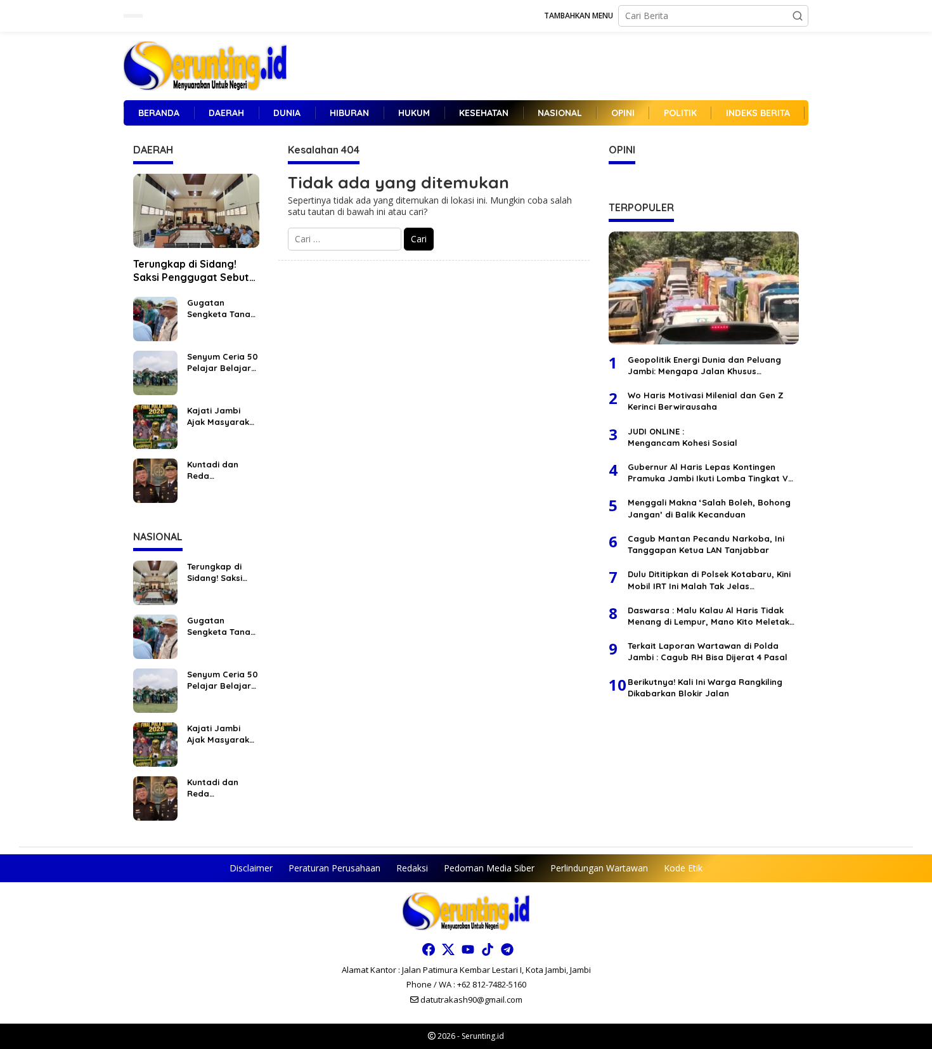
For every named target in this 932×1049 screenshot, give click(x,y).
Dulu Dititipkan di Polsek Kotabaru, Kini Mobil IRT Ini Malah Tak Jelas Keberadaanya (709, 580)
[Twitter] (448, 949)
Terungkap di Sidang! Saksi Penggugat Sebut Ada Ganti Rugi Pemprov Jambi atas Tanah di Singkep (193, 270)
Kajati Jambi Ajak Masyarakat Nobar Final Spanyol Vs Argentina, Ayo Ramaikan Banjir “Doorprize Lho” (223, 416)
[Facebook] (428, 949)
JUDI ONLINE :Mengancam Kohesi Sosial (682, 437)
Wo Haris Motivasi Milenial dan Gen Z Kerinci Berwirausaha (706, 401)
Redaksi (412, 868)
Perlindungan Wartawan (599, 868)
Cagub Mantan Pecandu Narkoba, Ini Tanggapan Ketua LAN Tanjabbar (706, 544)
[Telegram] (507, 949)
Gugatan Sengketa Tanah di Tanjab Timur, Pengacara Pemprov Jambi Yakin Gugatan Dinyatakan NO (221, 308)
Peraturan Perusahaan (334, 868)
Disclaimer (251, 868)
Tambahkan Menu (578, 15)
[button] (797, 16)
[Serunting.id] (205, 65)
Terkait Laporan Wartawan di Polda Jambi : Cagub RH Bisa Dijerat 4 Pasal (707, 651)
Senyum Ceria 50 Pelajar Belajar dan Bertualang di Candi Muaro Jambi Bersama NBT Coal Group (222, 362)
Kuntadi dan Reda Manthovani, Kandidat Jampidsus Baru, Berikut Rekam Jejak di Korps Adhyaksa (222, 470)
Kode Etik (683, 868)
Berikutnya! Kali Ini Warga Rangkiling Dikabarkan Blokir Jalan (705, 687)
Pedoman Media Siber (489, 868)
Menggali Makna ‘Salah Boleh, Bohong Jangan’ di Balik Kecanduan (709, 508)
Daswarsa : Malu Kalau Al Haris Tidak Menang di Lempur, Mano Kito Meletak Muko (708, 616)
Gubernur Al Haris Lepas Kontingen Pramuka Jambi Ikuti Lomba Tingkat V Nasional (708, 473)
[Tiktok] (487, 949)
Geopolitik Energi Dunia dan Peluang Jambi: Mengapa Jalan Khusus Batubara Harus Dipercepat (704, 366)
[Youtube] (468, 949)
